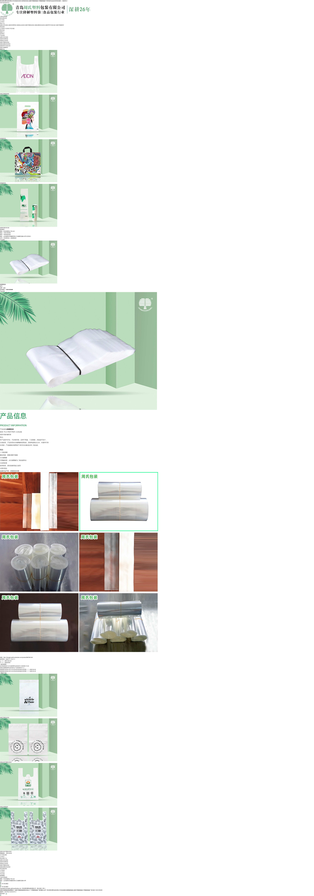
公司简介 (2, 21)
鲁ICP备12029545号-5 (10, 892)
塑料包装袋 (9, 853)
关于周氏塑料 (3, 855)
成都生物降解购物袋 (23, 1)
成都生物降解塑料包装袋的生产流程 (9, 667)
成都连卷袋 (7, 662)
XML (43, 888)
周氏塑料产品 (3, 858)
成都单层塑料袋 (12, 25)
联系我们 (2, 33)
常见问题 (12, 28)
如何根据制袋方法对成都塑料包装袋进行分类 (11, 666)
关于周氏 (2, 20)
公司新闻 (2, 28)
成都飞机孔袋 (8, 661)
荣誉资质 (2, 30)
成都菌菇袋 (13, 238)
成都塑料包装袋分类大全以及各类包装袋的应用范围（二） (15, 669)
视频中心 (2, 32)
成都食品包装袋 (21, 25)
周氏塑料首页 (3, 18)
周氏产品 (2, 23)
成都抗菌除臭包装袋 (40, 25)
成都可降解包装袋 (29, 25)
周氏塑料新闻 (3, 868)
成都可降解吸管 (60, 25)
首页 (1, 238)
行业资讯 (7, 28)
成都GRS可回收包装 (50, 25)
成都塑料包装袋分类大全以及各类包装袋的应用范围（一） (15, 671)
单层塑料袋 (6, 238)
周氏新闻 (2, 27)
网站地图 (39, 888)
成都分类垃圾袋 (4, 25)
